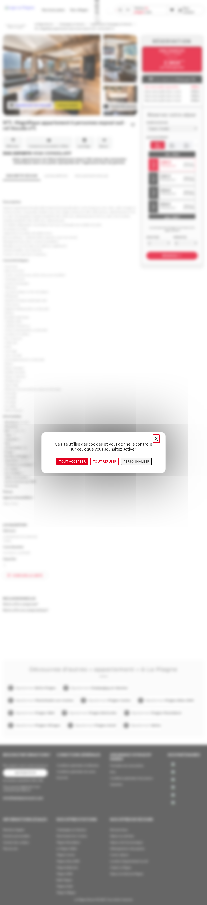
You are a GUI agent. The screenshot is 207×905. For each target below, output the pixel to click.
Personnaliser (136, 461)
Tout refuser (104, 461)
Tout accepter (72, 461)
